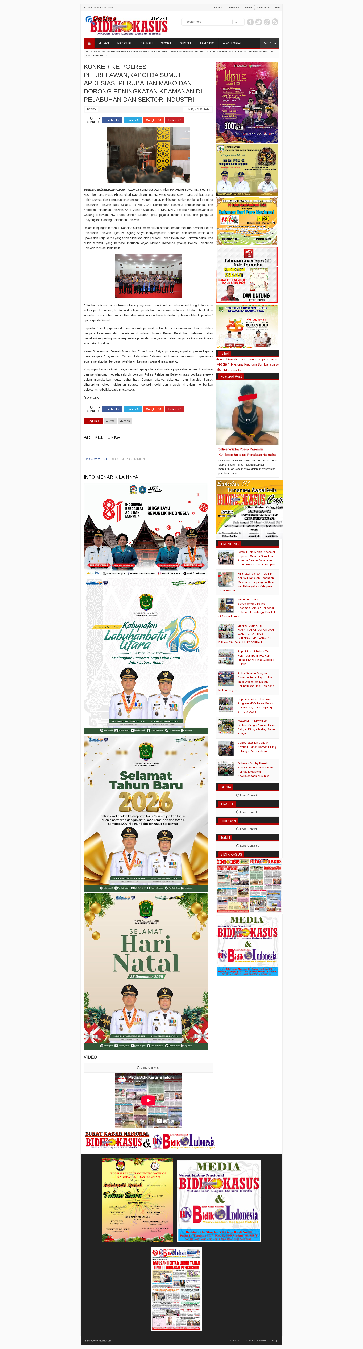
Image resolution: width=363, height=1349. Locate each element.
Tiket (277, 7)
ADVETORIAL (232, 43)
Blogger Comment (129, 459)
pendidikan (236, 370)
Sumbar (263, 364)
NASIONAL (124, 43)
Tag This (93, 421)
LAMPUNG (207, 43)
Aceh (220, 359)
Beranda (219, 7)
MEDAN (104, 43)
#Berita (110, 421)
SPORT (166, 43)
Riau (247, 364)
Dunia (242, 360)
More (268, 43)
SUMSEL (186, 43)
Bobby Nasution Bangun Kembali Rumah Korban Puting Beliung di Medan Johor (257, 747)
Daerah (231, 359)
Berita (91, 109)
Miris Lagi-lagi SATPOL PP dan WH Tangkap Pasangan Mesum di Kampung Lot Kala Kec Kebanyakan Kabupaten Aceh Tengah (246, 582)
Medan (223, 364)
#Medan (125, 421)
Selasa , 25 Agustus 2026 (98, 7)
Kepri (262, 359)
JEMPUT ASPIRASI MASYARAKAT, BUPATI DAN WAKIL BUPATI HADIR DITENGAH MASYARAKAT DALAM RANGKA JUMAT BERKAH (246, 634)
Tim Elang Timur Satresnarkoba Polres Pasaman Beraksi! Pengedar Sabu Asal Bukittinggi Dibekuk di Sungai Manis (247, 608)
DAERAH (147, 43)
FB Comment (96, 459)
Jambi (252, 359)
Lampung (273, 359)
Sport (254, 364)
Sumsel (274, 364)
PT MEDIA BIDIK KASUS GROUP (258, 1340)
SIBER (248, 7)
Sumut (222, 369)
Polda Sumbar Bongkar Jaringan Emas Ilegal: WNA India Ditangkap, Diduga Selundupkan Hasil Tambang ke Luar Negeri (246, 682)
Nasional (237, 364)
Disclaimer (263, 7)
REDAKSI (234, 7)
